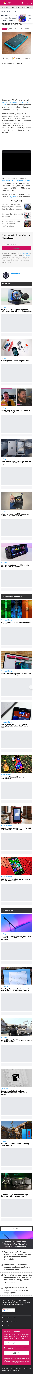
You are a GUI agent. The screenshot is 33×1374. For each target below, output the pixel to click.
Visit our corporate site (16, 1304)
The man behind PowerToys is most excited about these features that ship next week (17, 1267)
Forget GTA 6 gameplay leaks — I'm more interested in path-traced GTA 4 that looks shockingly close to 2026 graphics (18, 1278)
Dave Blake (12, 29)
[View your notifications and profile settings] (22, 3)
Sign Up (16, 1353)
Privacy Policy (23, 1360)
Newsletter (27, 58)
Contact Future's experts (9, 1322)
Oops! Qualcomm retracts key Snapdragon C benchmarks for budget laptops (16, 1290)
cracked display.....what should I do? (16, 181)
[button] (31, 3)
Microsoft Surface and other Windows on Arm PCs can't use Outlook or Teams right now (16, 1244)
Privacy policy (6, 1326)
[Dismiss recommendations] (30, 12)
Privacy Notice (26, 255)
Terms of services (24, 253)
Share (6, 58)
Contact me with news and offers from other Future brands (17, 1347)
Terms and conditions (9, 1318)
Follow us (17, 58)
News (4, 29)
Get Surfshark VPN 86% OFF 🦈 (21, 7)
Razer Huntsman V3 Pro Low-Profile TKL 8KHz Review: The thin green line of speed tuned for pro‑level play (17, 1255)
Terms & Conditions (15, 1361)
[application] (16, 161)
